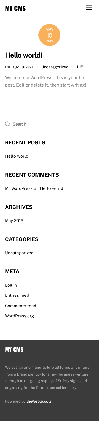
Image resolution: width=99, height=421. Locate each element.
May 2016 (14, 220)
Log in (11, 285)
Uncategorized (54, 66)
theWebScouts (39, 401)
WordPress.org (19, 316)
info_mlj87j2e (19, 67)
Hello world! (23, 55)
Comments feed (20, 305)
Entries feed (17, 295)
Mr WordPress (19, 188)
